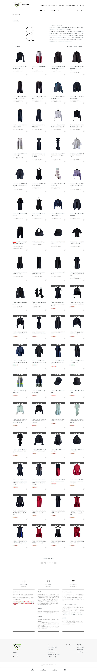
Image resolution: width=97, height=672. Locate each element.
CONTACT (54, 670)
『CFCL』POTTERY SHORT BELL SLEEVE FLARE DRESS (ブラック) (77, 274)
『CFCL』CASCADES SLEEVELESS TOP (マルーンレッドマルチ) (77, 513)
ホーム (14, 14)
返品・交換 (61, 5)
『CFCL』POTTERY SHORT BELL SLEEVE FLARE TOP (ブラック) (20, 185)
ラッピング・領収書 (70, 5)
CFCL (19, 14)
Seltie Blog (68, 644)
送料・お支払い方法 (52, 5)
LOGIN (65, 670)
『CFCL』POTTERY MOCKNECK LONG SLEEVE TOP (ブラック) (19, 513)
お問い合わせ (80, 652)
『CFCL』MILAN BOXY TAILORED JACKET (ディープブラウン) (77, 68)
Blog (83, 5)
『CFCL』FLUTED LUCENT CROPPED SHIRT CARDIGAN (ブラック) (39, 421)
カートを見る (80, 649)
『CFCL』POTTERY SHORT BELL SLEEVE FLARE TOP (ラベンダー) (77, 155)
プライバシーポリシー (53, 656)
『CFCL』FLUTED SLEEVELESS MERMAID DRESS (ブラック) (58, 155)
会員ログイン (44, 5)
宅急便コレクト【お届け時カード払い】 (72, 612)
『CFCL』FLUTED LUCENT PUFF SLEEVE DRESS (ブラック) (19, 451)
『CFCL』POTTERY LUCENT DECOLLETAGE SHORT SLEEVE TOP (57, 304)
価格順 (75, 46)
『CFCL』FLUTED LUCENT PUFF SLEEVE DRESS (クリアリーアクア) (77, 421)
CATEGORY (54, 10)
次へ (55, 563)
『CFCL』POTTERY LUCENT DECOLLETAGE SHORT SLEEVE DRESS (39, 155)
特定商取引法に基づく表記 (54, 654)
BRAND (41, 10)
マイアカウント (80, 647)
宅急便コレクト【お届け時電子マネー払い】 (73, 614)
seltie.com (15, 652)
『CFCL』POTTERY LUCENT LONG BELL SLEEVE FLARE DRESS (57, 362)
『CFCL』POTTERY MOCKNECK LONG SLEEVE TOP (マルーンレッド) (76, 481)
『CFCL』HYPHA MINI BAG (38, 242)
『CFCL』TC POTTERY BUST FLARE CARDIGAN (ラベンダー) (76, 185)
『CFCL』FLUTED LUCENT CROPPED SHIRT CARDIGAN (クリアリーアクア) (20, 421)
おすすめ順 (69, 46)
